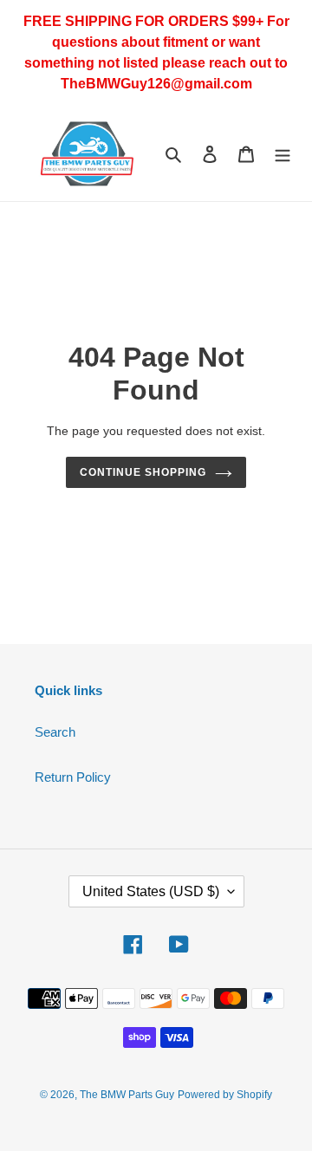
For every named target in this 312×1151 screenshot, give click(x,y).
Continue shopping (143, 472)
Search (55, 732)
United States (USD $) (150, 891)
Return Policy (73, 777)
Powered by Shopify (225, 1095)
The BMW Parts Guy (127, 1095)
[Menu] (282, 153)
